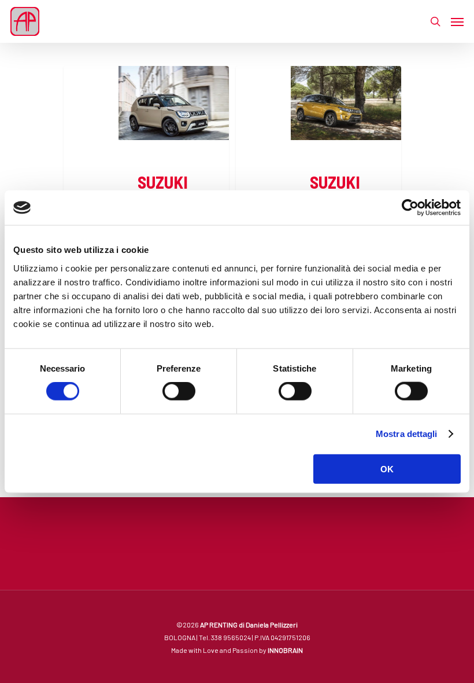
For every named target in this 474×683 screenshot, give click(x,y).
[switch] (178, 391)
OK (387, 468)
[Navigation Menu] (457, 21)
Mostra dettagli (407, 434)
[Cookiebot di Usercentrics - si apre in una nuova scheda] (410, 207)
